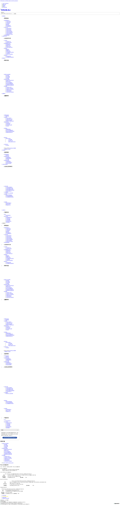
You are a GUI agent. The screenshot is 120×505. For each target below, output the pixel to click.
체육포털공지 (8, 215)
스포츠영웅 (8, 53)
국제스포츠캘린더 (9, 162)
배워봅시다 (8, 50)
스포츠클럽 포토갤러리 (10, 57)
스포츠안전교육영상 (9, 32)
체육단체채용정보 (9, 401)
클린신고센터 (8, 410)
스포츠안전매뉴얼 (9, 31)
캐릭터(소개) (8, 45)
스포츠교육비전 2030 (9, 188)
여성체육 (7, 78)
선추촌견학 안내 (8, 295)
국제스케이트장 (8, 221)
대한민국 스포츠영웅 (9, 393)
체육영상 (5, 48)
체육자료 (7, 24)
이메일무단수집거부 (5, 498)
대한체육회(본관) (9, 217)
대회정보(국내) (6, 156)
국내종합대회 (8, 157)
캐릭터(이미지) (8, 46)
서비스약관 (4, 495)
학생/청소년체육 (7, 79)
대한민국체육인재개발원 (10, 390)
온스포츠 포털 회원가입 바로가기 (10, 437)
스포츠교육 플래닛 (9, 187)
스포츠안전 (6, 27)
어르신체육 (8, 77)
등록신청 (7, 155)
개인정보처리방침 (5, 496)
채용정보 (5, 400)
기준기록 (7, 159)
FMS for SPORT (6, 350)
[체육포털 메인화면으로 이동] (5, 10)
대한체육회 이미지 (7, 43)
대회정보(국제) (6, 160)
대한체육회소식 (6, 20)
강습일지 (7, 125)
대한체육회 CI (8, 44)
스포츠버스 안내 (8, 87)
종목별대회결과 (8, 158)
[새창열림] (4, 4)
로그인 (4, 3)
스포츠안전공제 (8, 30)
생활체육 (3, 93)
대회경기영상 (8, 51)
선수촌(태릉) (8, 219)
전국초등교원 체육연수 (10, 84)
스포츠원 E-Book (9, 42)
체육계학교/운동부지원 (10, 85)
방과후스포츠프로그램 (10, 80)
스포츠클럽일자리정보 (10, 403)
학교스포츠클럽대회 (9, 83)
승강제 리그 (6, 144)
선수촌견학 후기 (8, 296)
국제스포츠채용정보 (9, 402)
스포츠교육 (6, 186)
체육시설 (5, 137)
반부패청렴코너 (8, 409)
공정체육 (5, 408)
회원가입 (6, 3)
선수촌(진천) (8, 218)
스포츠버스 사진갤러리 (10, 294)
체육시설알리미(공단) (12, 141)
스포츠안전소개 (8, 28)
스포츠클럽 (10, 139)
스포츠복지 (6, 392)
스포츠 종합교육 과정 (9, 389)
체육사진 (5, 55)
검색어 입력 (3, 13)
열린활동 (5, 86)
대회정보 (5, 128)
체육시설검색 (8, 138)
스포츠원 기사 (8, 41)
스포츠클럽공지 (8, 26)
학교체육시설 (10, 140)
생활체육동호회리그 (9, 132)
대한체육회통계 (6, 242)
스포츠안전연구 (8, 29)
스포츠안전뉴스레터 (9, 34)
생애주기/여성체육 (7, 74)
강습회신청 (8, 327)
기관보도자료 (8, 22)
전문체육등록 (6, 154)
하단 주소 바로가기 (15, 0)
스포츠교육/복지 (5, 164)
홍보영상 (7, 49)
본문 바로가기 (2, 0)
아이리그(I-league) (9, 82)
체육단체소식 (8, 25)
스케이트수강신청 (9, 323)
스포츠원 (5, 40)
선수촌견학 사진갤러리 (10, 297)
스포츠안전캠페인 (9, 33)
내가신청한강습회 (9, 328)
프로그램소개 (8, 326)
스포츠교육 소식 (8, 391)
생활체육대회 (8, 129)
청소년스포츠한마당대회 (10, 131)
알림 (5, 214)
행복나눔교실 (8, 81)
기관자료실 (8, 23)
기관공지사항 (8, 21)
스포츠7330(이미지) (9, 47)
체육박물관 (8, 222)
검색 (15, 13)
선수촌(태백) (8, 220)
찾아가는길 (6, 216)
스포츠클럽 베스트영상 (10, 52)
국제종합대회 (8, 161)
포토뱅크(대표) (8, 56)
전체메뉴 (4, 223)
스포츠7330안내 (8, 321)
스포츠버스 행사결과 (9, 88)
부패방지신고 (8, 411)
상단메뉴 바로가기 (8, 0)
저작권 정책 (4, 497)
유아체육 (7, 75)
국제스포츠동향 (8, 163)
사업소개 (7, 145)
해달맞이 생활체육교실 (10, 324)
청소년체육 (8, 76)
